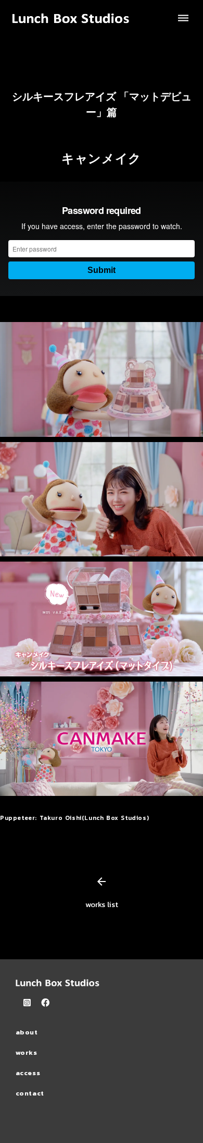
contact (30, 1093)
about (27, 1032)
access (28, 1073)
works (26, 1052)
